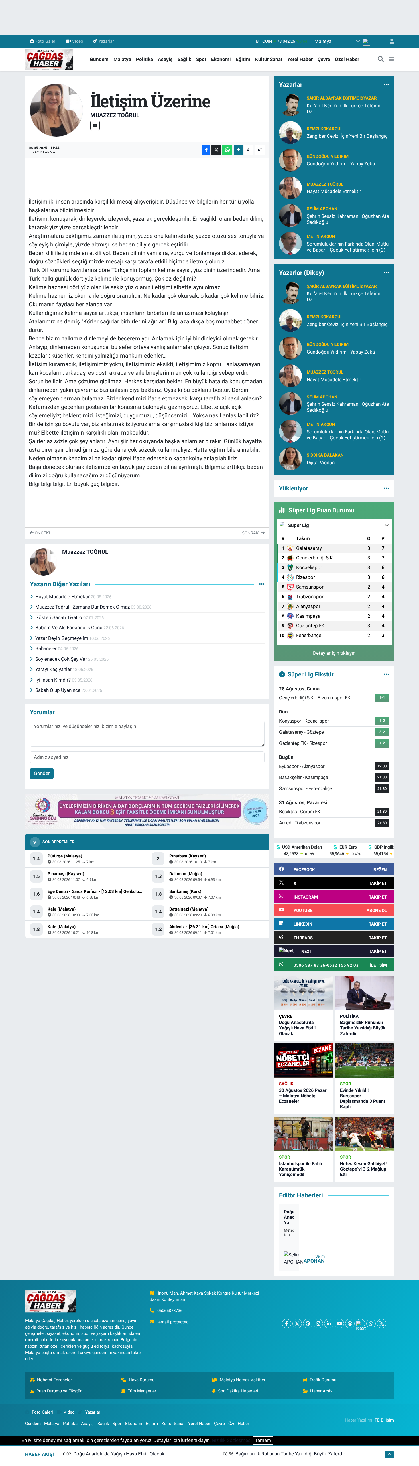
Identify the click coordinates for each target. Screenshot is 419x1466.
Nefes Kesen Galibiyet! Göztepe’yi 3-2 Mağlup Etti (363, 1169)
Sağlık (184, 59)
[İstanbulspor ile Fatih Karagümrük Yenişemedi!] (303, 1134)
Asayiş (165, 59)
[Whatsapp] (371, 1323)
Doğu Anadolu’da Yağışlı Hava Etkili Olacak (297, 1028)
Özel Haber (347, 59)
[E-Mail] (95, 125)
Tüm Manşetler (142, 1391)
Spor (201, 59)
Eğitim (243, 59)
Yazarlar (106, 41)
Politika (144, 59)
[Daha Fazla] (238, 150)
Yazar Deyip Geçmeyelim (62, 638)
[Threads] (350, 1323)
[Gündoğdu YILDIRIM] (290, 160)
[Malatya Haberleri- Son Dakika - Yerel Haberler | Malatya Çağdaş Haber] (49, 59)
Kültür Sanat (268, 59)
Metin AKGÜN (321, 236)
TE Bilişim (384, 1420)
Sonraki (251, 533)
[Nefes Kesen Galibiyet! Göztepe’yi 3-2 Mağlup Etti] (364, 1134)
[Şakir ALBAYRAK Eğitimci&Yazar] (290, 104)
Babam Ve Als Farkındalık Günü (69, 627)
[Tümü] (386, 85)
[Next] (360, 1323)
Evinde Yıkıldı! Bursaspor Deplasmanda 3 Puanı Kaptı (362, 1099)
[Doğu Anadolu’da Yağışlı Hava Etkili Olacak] (303, 993)
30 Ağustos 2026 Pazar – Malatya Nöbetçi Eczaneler (303, 1096)
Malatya (122, 59)
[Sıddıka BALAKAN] (290, 458)
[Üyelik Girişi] (389, 41)
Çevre (324, 59)
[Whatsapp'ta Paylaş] (227, 150)
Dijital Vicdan (321, 462)
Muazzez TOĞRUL (114, 115)
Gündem (99, 59)
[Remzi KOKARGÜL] (290, 132)
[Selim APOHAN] (290, 215)
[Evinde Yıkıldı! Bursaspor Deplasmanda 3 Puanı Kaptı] (364, 1060)
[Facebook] (286, 1323)
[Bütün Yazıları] (262, 584)
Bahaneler (46, 648)
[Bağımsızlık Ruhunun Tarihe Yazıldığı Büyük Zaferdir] (364, 993)
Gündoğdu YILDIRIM (328, 156)
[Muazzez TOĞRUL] (56, 110)
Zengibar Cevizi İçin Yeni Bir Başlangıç (347, 136)
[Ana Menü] (391, 59)
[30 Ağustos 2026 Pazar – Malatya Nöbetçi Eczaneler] (303, 1060)
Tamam (263, 1440)
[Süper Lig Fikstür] (386, 674)
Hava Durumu (141, 1379)
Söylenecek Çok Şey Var (61, 659)
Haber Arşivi (321, 1391)
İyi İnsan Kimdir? (53, 680)
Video (77, 41)
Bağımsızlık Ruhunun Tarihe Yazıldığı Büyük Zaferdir (363, 1028)
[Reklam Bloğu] (147, 811)
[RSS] (381, 1323)
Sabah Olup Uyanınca (58, 690)
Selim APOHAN (322, 208)
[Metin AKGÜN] (290, 243)
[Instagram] (318, 1323)
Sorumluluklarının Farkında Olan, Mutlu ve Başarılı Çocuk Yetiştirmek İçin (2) (348, 247)
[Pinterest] (307, 1323)
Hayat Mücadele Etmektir (63, 596)
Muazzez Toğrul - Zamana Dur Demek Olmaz (83, 607)
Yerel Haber (300, 59)
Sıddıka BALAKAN (325, 455)
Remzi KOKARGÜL (325, 128)
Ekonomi (221, 59)
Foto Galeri (45, 41)
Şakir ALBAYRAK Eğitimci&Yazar (342, 98)
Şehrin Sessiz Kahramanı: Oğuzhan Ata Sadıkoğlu (348, 219)
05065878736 (169, 1310)
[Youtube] (339, 1323)
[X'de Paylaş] (216, 150)
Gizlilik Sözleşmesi (232, 1440)
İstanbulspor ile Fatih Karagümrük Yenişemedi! (300, 1169)
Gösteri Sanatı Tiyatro (59, 617)
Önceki (42, 533)
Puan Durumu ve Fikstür (59, 1391)
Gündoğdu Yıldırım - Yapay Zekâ (341, 164)
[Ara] (380, 59)
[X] (297, 1323)
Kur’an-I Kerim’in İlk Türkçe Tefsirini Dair (344, 108)
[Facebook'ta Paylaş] (206, 150)
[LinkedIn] (328, 1323)
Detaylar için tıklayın (334, 653)
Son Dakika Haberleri (238, 1391)
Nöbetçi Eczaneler (54, 1379)
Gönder (42, 773)
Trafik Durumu (323, 1379)
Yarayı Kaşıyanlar (54, 669)
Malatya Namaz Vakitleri (243, 1379)
